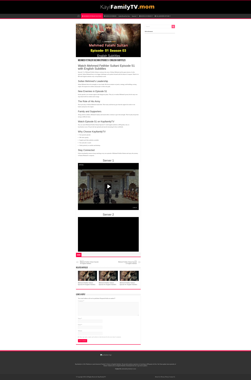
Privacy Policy (165, 377)
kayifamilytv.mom (83, 127)
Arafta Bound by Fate (124, 16)
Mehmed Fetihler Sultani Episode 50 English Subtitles (89, 262)
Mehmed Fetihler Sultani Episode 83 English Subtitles (86, 283)
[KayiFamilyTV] (125, 6)
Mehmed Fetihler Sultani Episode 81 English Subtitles (128, 283)
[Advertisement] (160, 47)
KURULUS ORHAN (111, 16)
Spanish (134, 16)
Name (80, 318)
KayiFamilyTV (78, 16)
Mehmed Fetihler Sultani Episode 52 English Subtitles (127, 262)
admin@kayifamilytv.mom (129, 369)
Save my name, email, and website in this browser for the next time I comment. (100, 337)
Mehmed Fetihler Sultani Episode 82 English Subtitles (107, 283)
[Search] (173, 26)
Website (80, 331)
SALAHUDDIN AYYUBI (162, 16)
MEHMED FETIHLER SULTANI (92, 16)
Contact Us (172, 377)
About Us (157, 377)
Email (80, 324)
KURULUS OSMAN (146, 16)
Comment (81, 301)
